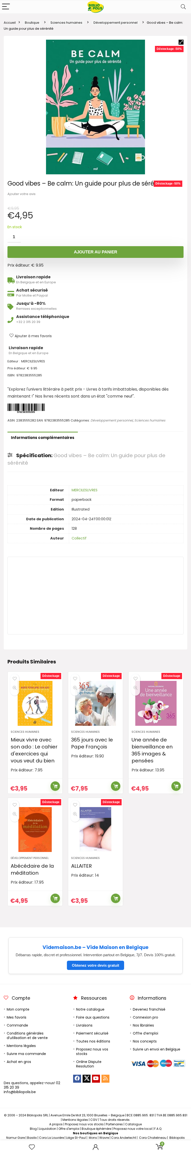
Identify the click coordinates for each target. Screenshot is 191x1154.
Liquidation (47, 1129)
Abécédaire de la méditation (32, 869)
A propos (56, 1124)
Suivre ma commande (26, 1053)
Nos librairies (143, 1025)
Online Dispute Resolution (88, 1064)
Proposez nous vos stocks (92, 1051)
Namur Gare (15, 1138)
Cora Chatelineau (152, 1138)
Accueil (10, 22)
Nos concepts (145, 1041)
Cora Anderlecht (123, 1138)
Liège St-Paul (76, 1138)
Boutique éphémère (96, 1129)
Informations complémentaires (42, 437)
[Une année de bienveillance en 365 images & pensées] (156, 703)
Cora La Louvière (51, 1138)
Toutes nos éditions (93, 1041)
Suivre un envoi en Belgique (156, 1049)
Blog (33, 1129)
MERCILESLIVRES (84, 490)
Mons (93, 1138)
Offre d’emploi (145, 1033)
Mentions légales (21, 1045)
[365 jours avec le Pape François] (95, 703)
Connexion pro (145, 1017)
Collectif (79, 538)
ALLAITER (81, 865)
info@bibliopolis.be (20, 1091)
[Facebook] (77, 1079)
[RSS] (105, 1079)
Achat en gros (19, 1061)
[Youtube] (96, 1079)
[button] (181, 42)
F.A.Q (157, 1129)
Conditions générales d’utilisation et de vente (27, 1035)
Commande (17, 1025)
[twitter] (87, 1079)
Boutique (32, 22)
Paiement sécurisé (92, 1033)
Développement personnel (116, 22)
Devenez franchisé (149, 1009)
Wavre (104, 1138)
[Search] (183, 6)
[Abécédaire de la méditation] (35, 829)
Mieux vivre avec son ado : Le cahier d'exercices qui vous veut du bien (34, 750)
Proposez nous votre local (132, 1129)
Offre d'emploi (68, 1129)
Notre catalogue (90, 1009)
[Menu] (6, 6)
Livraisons (84, 1025)
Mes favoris (16, 1017)
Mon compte (18, 1009)
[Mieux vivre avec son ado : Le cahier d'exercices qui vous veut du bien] (35, 703)
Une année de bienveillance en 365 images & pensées (152, 750)
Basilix (32, 1138)
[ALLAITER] (95, 829)
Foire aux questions (92, 1017)
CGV (93, 1120)
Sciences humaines (66, 22)
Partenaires (114, 1124)
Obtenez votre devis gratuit (95, 965)
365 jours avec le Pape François (92, 743)
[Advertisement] (95, 595)
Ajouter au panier (95, 252)
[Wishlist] (32, 1147)
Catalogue (133, 1124)
